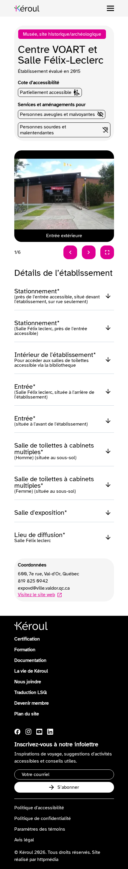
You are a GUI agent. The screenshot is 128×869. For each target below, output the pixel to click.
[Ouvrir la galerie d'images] (107, 252)
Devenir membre (31, 703)
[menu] (110, 8)
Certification (27, 639)
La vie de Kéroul (31, 671)
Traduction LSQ (30, 692)
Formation (24, 650)
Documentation (30, 660)
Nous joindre (27, 682)
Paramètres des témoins (39, 829)
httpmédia (47, 859)
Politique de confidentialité (42, 818)
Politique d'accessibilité (39, 808)
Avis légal (24, 840)
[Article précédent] (70, 252)
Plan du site (26, 714)
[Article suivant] (89, 252)
